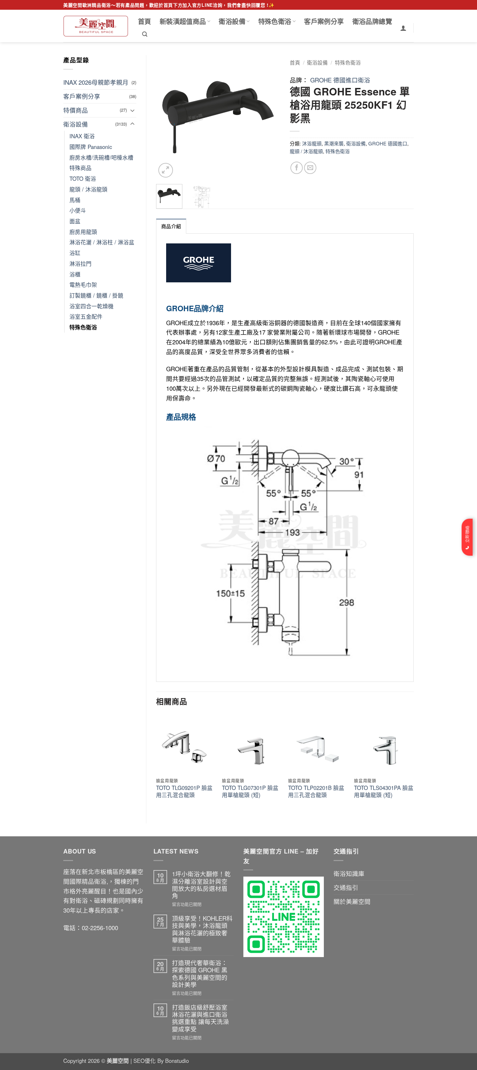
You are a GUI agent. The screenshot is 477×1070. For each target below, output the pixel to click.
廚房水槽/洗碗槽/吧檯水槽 (101, 157)
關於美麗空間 (352, 901)
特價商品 (75, 110)
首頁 (144, 21)
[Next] (269, 117)
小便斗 (77, 210)
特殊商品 (80, 168)
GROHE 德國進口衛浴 (340, 80)
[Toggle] (132, 110)
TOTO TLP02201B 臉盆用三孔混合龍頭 (316, 791)
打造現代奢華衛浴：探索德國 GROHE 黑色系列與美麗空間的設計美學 (199, 973)
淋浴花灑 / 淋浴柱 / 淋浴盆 (101, 242)
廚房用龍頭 (83, 232)
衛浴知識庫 (349, 873)
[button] (144, 34)
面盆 (74, 221)
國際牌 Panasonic (90, 147)
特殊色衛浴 (274, 21)
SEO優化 (145, 1060)
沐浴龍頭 (312, 143)
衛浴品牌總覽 (372, 21)
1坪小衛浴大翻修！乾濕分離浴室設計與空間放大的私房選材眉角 (201, 884)
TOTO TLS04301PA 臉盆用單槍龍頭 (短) (383, 791)
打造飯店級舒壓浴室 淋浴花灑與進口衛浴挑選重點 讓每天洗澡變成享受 (200, 1017)
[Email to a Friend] (310, 168)
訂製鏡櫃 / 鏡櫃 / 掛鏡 (96, 295)
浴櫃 (74, 274)
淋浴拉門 (80, 263)
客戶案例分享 (324, 21)
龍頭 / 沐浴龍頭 (88, 189)
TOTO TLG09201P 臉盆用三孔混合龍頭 (184, 791)
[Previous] (167, 117)
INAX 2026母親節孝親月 (95, 82)
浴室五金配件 (86, 316)
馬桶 (74, 200)
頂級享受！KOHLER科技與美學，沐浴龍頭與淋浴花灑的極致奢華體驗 (202, 929)
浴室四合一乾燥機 (91, 306)
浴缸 (74, 253)
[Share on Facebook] (296, 168)
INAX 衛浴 (82, 136)
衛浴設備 (232, 21)
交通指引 (346, 887)
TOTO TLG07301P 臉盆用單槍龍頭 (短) (250, 791)
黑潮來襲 (334, 143)
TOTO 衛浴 (82, 178)
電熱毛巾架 (83, 285)
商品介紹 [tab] (171, 226)
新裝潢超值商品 (183, 21)
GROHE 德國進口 (387, 143)
